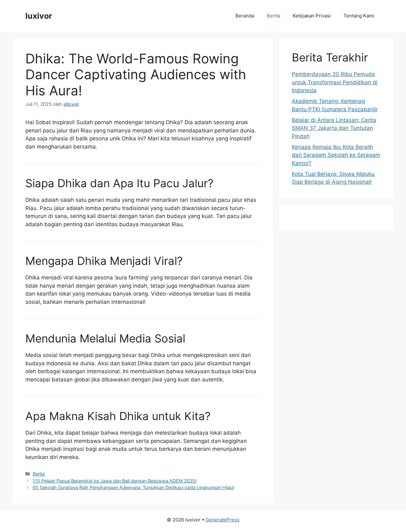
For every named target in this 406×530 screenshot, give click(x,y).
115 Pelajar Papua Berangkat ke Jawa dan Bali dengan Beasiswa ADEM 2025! (115, 480)
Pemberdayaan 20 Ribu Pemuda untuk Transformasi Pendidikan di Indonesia (334, 82)
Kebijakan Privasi (312, 16)
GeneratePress (222, 520)
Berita (273, 16)
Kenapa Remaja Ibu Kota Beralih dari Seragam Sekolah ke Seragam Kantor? (336, 155)
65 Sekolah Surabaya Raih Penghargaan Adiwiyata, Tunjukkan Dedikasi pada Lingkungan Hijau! (133, 487)
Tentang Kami (359, 16)
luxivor (38, 16)
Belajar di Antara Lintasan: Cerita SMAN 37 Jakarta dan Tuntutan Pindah (334, 128)
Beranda (244, 16)
